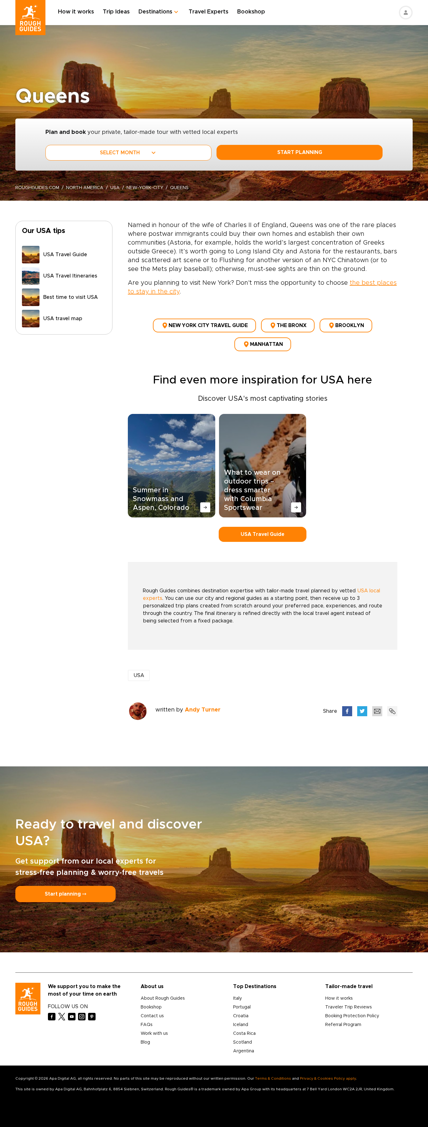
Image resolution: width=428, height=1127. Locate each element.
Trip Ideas (116, 12)
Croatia (240, 1016)
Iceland (240, 1025)
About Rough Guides (163, 998)
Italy (237, 998)
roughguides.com (37, 188)
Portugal (242, 1007)
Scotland (242, 1042)
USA (115, 188)
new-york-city (145, 188)
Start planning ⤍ (65, 894)
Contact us (152, 1016)
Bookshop (251, 12)
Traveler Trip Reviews (348, 1007)
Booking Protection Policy (352, 1016)
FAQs (147, 1025)
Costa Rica (244, 1033)
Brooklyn (349, 325)
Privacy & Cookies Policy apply (328, 1078)
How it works (76, 12)
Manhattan (266, 344)
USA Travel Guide (262, 534)
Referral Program (343, 1025)
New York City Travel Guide (208, 325)
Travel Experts (208, 12)
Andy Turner (203, 710)
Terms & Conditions (273, 1078)
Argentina (243, 1051)
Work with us (154, 1033)
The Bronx (291, 325)
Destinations (155, 12)
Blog (145, 1042)
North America (84, 188)
